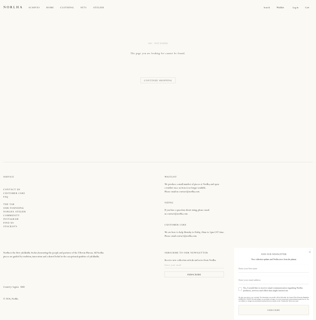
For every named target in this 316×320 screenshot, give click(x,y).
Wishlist (281, 8)
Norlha (15, 299)
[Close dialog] (309, 251)
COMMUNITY (11, 215)
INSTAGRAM (11, 219)
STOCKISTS (10, 226)
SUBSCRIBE (194, 275)
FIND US (8, 223)
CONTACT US (11, 190)
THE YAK (9, 204)
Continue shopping (158, 81)
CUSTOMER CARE (14, 193)
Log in (296, 8)
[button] (37, 8)
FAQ (5, 197)
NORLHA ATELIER (14, 212)
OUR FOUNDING (13, 208)
